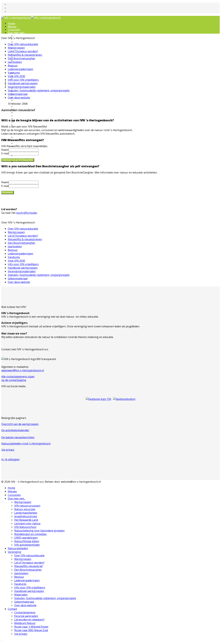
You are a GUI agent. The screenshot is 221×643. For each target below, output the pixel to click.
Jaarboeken (15, 62)
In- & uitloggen (10, 459)
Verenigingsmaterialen (22, 87)
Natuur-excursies (25, 42)
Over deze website (25, 137)
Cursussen (14, 29)
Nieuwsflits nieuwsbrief (28, 566)
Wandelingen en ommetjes (30, 534)
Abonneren (8, 192)
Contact (12, 609)
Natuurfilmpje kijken (26, 75)
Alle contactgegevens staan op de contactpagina (17, 378)
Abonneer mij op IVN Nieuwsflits (18, 160)
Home (11, 23)
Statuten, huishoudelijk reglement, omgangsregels (39, 90)
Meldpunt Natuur (25, 623)
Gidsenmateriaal (18, 94)
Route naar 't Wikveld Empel (31, 626)
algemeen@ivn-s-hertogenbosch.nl (22, 370)
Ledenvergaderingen (20, 69)
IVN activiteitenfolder (27, 545)
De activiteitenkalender (15, 430)
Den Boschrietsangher (27, 100)
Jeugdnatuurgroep (25, 48)
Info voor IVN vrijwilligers (30, 115)
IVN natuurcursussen (27, 505)
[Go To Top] (1, 640)
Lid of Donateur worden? (30, 94)
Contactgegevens (25, 143)
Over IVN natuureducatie (23, 44)
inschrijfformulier (26, 213)
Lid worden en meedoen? (29, 619)
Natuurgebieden (18, 548)
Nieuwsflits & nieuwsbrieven (25, 55)
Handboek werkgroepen (23, 83)
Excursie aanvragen (26, 616)
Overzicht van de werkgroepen (20, 424)
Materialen (21, 594)
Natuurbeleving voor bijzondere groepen (27, 62)
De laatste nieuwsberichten (17, 437)
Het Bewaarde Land (26, 520)
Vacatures (20, 112)
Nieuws (12, 26)
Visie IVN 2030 (16, 76)
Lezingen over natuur (27, 523)
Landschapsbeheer (25, 513)
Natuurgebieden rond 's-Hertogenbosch (26, 443)
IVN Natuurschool (25, 527)
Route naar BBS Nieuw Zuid (31, 630)
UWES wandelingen (26, 72)
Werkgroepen (22, 35)
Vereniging (14, 552)
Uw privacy (7, 449)
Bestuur (19, 106)
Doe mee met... (17, 32)
